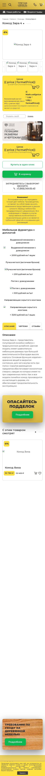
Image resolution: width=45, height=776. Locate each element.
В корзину (25, 174)
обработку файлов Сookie (10, 765)
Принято (23, 773)
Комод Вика (13, 467)
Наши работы (13, 12)
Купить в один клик (22, 164)
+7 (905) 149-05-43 (26, 188)
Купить (30, 116)
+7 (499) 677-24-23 (35, 5)
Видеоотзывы (34, 12)
